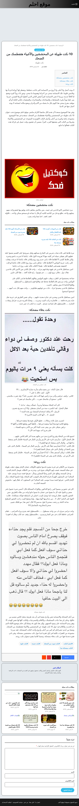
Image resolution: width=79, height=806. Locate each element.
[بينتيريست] (49, 657)
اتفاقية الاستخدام (7, 802)
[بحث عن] (69, 5)
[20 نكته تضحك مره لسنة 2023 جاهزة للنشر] (12, 718)
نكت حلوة (23, 644)
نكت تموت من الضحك (51, 644)
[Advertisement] (61, 24)
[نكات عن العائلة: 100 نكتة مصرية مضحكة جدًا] (68, 241)
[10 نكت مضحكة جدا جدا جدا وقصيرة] (66, 718)
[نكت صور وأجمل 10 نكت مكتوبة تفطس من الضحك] (66, 696)
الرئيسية (61, 45)
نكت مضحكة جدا (66, 648)
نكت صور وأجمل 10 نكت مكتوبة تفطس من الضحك (66, 705)
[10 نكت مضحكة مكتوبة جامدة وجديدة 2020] (30, 718)
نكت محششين (53, 45)
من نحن (26, 802)
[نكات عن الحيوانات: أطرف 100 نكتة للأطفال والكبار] (68, 231)
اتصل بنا (37, 802)
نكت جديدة (35, 644)
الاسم (72, 772)
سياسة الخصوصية (18, 802)
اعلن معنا (31, 802)
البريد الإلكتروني (69, 781)
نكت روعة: (69, 84)
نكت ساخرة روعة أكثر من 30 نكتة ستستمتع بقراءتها (31, 705)
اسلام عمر (44, 66)
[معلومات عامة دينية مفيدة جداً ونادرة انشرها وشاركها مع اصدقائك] (48, 697)
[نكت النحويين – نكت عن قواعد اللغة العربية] (12, 696)
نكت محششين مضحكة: (64, 78)
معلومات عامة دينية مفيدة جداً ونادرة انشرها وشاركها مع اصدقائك (49, 707)
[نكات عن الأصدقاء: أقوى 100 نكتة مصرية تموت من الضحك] (32, 231)
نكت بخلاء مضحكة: (66, 81)
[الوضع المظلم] (65, 5)
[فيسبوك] (59, 676)
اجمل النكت (68, 644)
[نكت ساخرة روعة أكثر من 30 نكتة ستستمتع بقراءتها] (30, 696)
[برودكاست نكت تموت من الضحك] (48, 718)
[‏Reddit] (44, 657)
